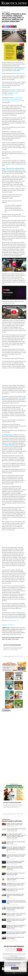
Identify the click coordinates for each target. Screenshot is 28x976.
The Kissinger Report (7, 435)
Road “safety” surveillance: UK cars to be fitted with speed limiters (16, 874)
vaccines (19, 634)
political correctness (17, 631)
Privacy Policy (12, 965)
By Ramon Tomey (14, 831)
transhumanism (16, 632)
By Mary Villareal (14, 875)
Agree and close (15, 968)
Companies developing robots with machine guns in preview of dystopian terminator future (16, 856)
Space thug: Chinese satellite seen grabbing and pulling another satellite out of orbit (16, 933)
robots (3, 632)
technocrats (9, 632)
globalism (8, 629)
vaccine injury (13, 634)
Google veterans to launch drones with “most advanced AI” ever (15, 889)
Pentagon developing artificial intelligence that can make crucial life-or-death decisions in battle (16, 927)
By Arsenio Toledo (15, 904)
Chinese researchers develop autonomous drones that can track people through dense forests (16, 902)
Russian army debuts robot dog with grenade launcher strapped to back (14, 824)
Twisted (23, 632)
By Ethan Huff (14, 911)
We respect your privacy (18, 957)
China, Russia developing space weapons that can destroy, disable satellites (15, 862)
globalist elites (14, 629)
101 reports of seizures (15, 101)
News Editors (11, 24)
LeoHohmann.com (19, 73)
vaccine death (5, 634)
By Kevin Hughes (14, 844)
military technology (6, 631)
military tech (22, 629)
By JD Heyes (13, 826)
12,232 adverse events (13, 91)
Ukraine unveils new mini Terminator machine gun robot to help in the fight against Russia (15, 868)
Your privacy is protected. (7, 656)
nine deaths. (10, 94)
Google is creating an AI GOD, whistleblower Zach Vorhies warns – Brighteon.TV (16, 914)
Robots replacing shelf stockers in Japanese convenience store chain (16, 829)
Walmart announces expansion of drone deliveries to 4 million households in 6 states (15, 895)
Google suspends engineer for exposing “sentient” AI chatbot (15, 879)
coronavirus (13, 627)
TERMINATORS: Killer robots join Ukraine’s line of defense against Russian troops (16, 884)
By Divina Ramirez (15, 891)
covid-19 (18, 627)
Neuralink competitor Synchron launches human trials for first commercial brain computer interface (16, 908)
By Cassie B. (13, 870)
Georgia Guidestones (9, 444)
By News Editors (14, 839)
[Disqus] (14, 730)
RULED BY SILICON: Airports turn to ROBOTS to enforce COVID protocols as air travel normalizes (16, 920)
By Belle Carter (14, 881)
